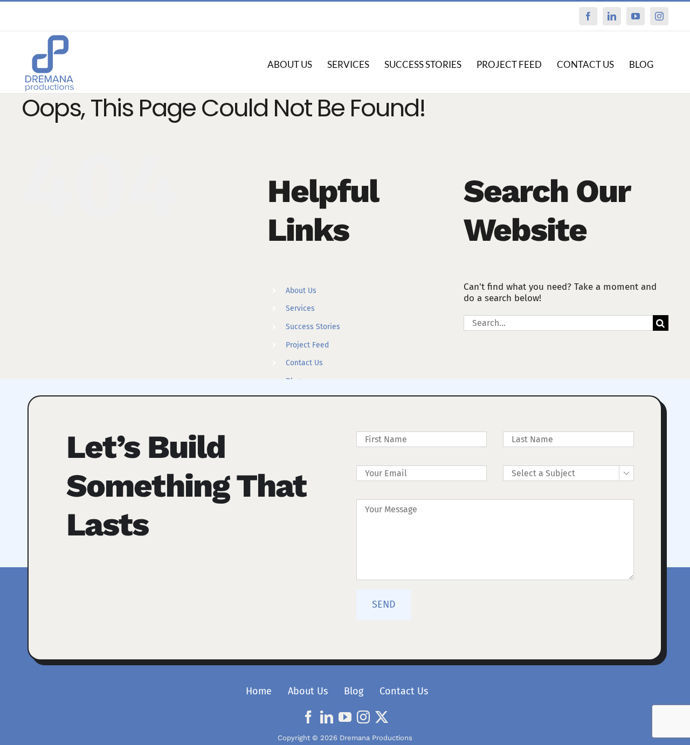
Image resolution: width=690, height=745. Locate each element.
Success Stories (313, 326)
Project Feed (307, 345)
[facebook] (308, 717)
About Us (301, 290)
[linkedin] (326, 717)
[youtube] (345, 717)
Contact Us (304, 362)
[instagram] (363, 717)
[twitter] (381, 717)
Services (300, 308)
